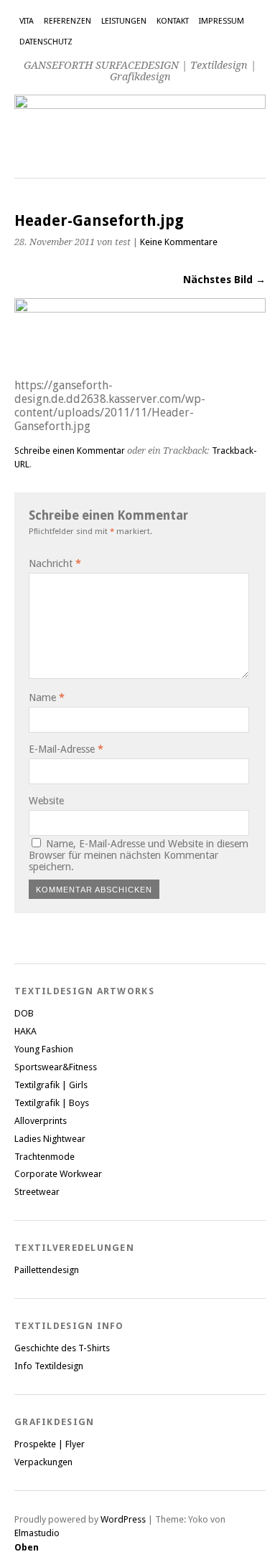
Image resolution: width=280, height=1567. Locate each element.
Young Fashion (43, 1049)
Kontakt (173, 21)
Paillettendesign (46, 1269)
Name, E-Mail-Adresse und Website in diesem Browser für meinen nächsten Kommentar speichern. (138, 855)
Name (47, 697)
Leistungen (123, 21)
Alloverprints (40, 1120)
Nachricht (55, 563)
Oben (26, 1547)
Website (46, 800)
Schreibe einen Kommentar (69, 450)
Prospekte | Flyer (49, 1444)
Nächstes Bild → (224, 279)
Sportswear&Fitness (55, 1067)
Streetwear (37, 1191)
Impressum (221, 21)
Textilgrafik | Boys (51, 1102)
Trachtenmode (44, 1156)
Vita (26, 21)
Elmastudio (37, 1533)
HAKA (25, 1031)
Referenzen (67, 21)
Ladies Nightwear (49, 1138)
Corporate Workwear (58, 1173)
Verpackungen (43, 1462)
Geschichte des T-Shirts (62, 1348)
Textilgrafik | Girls (51, 1085)
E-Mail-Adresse (66, 749)
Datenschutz (46, 42)
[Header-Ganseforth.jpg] (140, 308)
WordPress (123, 1519)
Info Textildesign (48, 1366)
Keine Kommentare (179, 242)
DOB (24, 1013)
